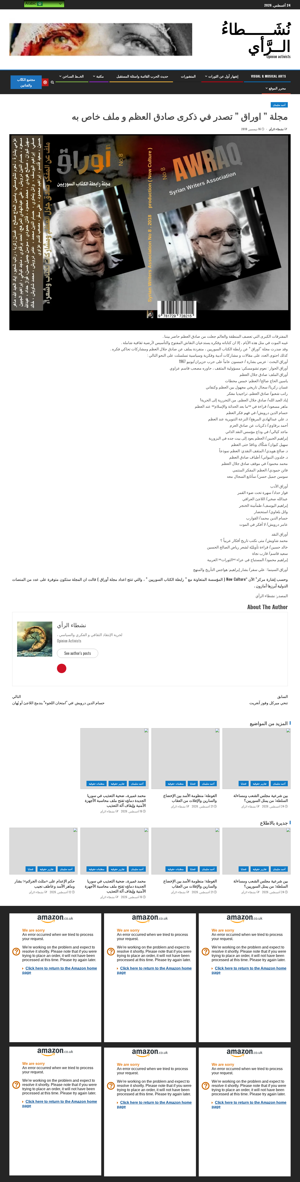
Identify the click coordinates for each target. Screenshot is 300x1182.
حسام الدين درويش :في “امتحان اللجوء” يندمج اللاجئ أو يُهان (58, 699)
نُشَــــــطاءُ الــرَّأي (256, 36)
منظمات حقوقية (175, 783)
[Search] (52, 82)
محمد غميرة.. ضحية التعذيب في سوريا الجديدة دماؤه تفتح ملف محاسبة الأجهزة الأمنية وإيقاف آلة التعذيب (115, 800)
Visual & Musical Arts (268, 76)
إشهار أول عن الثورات (223, 76)
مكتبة (100, 76)
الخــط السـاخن (73, 76)
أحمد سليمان (279, 105)
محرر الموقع (277, 87)
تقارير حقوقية (259, 783)
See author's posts (77, 653)
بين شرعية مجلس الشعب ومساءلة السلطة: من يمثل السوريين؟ (260, 798)
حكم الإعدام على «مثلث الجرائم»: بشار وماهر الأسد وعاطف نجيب (45, 883)
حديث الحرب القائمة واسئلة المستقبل (142, 76)
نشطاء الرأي (276, 129)
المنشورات (188, 76)
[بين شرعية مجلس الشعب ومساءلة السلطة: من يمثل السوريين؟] (256, 758)
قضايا (243, 783)
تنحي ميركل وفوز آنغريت (268, 699)
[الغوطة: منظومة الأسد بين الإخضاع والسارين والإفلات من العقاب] (185, 758)
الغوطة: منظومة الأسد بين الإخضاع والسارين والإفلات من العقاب (190, 798)
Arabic (31, 3)
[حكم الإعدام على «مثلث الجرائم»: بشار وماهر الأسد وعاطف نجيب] (43, 851)
